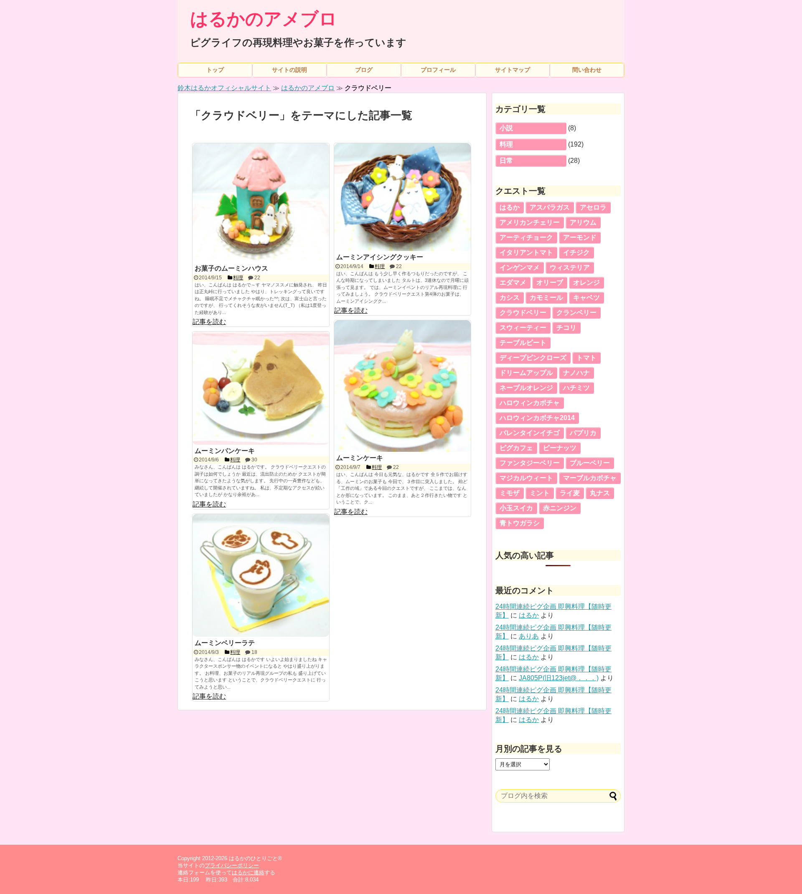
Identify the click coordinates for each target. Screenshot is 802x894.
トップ (215, 69)
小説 (506, 128)
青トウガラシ (520, 523)
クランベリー (576, 312)
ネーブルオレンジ (526, 387)
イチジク (576, 252)
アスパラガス (550, 207)
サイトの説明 (289, 69)
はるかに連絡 (248, 872)
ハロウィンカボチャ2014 (537, 417)
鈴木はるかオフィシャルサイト (224, 87)
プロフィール (438, 69)
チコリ (566, 327)
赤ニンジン (559, 508)
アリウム (583, 222)
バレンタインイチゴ (530, 432)
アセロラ (593, 207)
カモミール (546, 297)
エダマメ (513, 282)
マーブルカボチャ (590, 477)
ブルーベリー (590, 462)
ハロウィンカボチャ (530, 402)
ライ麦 (570, 492)
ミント (540, 492)
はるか (510, 207)
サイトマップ (512, 69)
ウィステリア (570, 267)
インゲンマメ (520, 267)
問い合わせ (587, 69)
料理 (506, 144)
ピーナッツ (559, 447)
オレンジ (586, 282)
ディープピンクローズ (533, 357)
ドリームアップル (526, 372)
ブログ (364, 69)
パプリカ (583, 432)
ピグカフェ (516, 447)
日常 (506, 160)
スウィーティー (523, 327)
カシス (510, 297)
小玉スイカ (516, 508)
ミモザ (510, 492)
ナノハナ (576, 372)
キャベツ (586, 297)
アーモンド (579, 237)
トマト (586, 357)
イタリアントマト (526, 252)
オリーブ (549, 282)
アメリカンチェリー (530, 222)
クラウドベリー (523, 312)
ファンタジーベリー (530, 462)
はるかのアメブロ (263, 19)
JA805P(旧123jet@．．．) (559, 677)
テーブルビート (523, 342)
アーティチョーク (526, 237)
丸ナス (600, 492)
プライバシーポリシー (232, 865)
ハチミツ (576, 387)
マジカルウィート (526, 477)
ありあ (529, 636)
